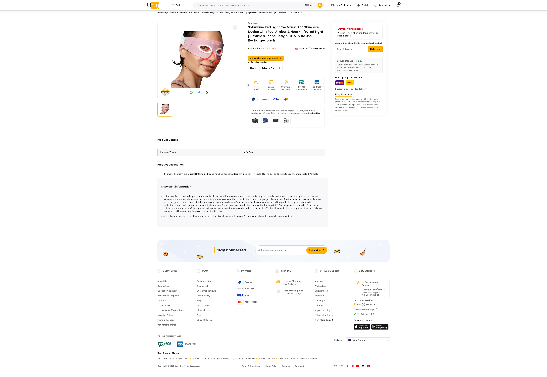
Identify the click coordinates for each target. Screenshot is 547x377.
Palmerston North (324, 315)
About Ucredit (204, 305)
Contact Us (163, 286)
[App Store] (362, 327)
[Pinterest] (368, 366)
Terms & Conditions (251, 366)
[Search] (320, 5)
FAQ (199, 300)
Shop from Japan (201, 358)
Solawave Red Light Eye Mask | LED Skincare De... (281, 12)
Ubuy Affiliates (204, 320)
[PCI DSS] (164, 344)
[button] (341, 5)
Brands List (202, 286)
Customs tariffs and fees (170, 310)
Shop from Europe (308, 358)
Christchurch (321, 290)
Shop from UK (182, 358)
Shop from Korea (247, 358)
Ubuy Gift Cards (205, 310)
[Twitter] (363, 366)
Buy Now (316, 113)
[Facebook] (348, 366)
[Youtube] (358, 366)
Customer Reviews (206, 290)
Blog (199, 315)
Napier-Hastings (323, 310)
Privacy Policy (271, 366)
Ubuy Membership (166, 324)
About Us (162, 281)
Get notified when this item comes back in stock (358, 43)
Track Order (163, 305)
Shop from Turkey (287, 358)
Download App (204, 281)
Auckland (319, 281)
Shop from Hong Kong (224, 358)
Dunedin (319, 305)
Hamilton (319, 295)
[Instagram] (352, 366)
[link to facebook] (199, 92)
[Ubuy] (153, 5)
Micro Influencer (165, 320)
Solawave (253, 23)
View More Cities (323, 320)
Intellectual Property (168, 295)
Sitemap (161, 300)
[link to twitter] (207, 92)
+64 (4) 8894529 (366, 304)
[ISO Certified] (185, 344)
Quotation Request (167, 290)
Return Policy (203, 295)
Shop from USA (164, 358)
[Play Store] (379, 327)
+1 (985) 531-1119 (365, 313)
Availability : (254, 48)
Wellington (320, 286)
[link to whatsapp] (191, 92)
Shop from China (267, 358)
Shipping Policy (165, 315)
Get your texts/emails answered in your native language (373, 292)
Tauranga (320, 300)
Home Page (162, 12)
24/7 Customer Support (370, 283)
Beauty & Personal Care (181, 12)
